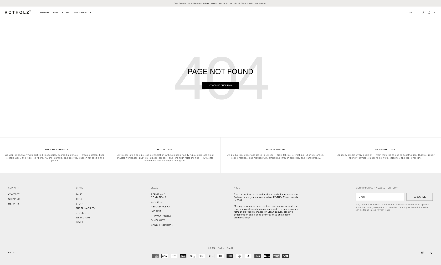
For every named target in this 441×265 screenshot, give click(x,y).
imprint (156, 211)
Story (65, 13)
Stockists (83, 213)
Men (55, 13)
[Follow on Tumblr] (431, 252)
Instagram (83, 217)
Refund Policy (161, 206)
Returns (14, 203)
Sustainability (82, 13)
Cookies (156, 202)
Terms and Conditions (158, 196)
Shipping (14, 199)
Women (44, 13)
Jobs (79, 199)
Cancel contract (163, 225)
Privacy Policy (161, 216)
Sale (79, 194)
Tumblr (80, 222)
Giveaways (158, 220)
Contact (14, 194)
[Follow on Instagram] (422, 252)
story (80, 203)
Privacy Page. (384, 210)
